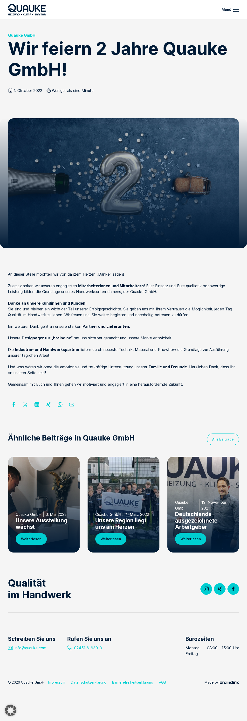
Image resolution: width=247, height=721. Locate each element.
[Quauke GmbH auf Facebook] (233, 589)
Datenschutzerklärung (88, 682)
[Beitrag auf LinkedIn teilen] (37, 404)
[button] (10, 710)
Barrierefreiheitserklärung (132, 682)
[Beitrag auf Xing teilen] (48, 404)
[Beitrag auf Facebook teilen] (14, 404)
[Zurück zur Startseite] (27, 9)
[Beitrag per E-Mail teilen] (71, 404)
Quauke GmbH (21, 35)
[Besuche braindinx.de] (229, 682)
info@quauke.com (30, 647)
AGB (162, 682)
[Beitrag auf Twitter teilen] (25, 404)
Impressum (56, 682)
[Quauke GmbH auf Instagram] (206, 589)
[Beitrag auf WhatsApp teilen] (60, 404)
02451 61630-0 (88, 647)
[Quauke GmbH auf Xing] (220, 589)
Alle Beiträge (223, 439)
